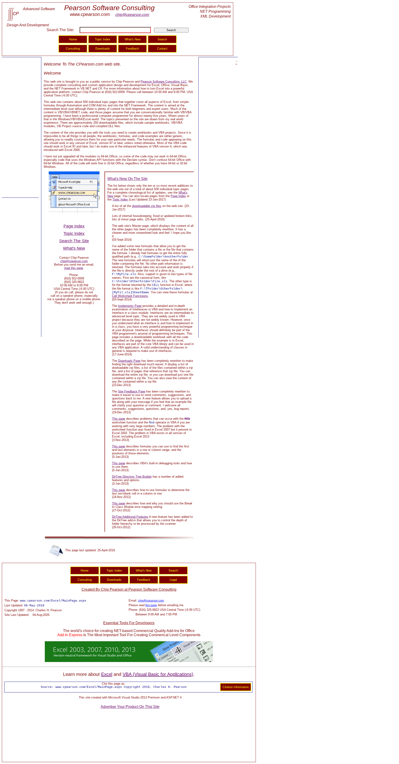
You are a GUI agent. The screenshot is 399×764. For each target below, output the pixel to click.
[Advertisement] (20, 127)
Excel (106, 674)
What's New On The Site (127, 179)
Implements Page (130, 306)
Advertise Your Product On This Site (130, 707)
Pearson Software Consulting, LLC (164, 81)
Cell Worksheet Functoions (130, 296)
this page (151, 605)
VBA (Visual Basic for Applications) (158, 674)
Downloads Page (129, 361)
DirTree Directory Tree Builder (132, 476)
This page (118, 418)
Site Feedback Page (131, 391)
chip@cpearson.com (132, 15)
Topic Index (120, 199)
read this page (73, 268)
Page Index (178, 196)
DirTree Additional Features (130, 516)
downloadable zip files (146, 206)
